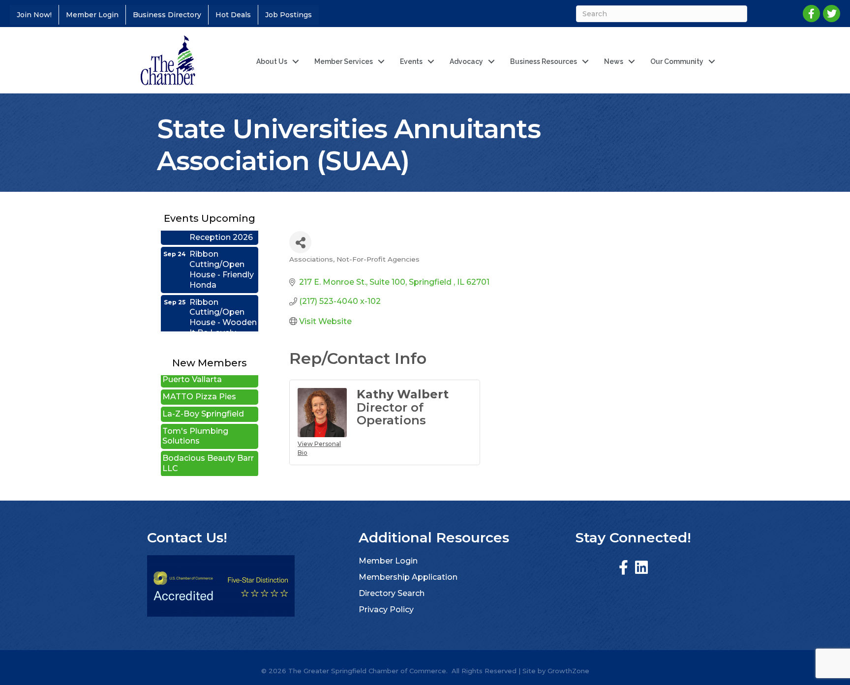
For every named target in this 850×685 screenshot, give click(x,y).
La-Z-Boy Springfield (203, 404)
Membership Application (408, 577)
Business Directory (167, 14)
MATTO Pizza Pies (199, 386)
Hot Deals (233, 14)
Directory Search (392, 593)
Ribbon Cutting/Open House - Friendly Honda (221, 259)
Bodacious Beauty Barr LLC (208, 453)
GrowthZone (568, 671)
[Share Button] (300, 242)
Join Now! (34, 14)
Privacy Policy (386, 609)
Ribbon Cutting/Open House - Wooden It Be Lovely (223, 308)
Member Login (92, 14)
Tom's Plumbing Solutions (195, 426)
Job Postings (288, 14)
